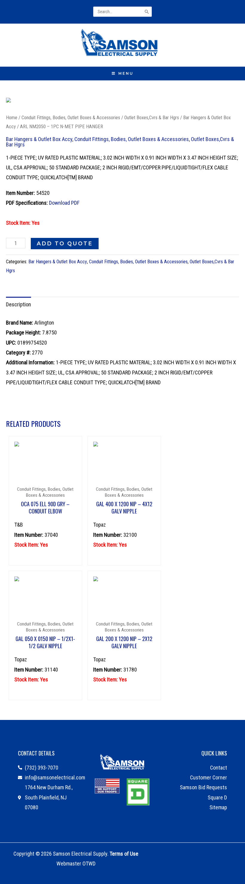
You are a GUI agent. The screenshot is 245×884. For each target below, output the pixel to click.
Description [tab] (18, 304)
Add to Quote (65, 243)
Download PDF (64, 203)
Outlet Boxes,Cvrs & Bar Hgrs (151, 117)
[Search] (147, 12)
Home (11, 117)
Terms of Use (124, 854)
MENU (126, 73)
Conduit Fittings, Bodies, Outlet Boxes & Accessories (71, 117)
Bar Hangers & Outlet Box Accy (39, 139)
